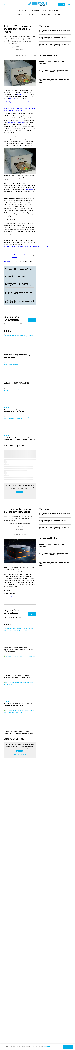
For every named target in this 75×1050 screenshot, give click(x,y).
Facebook (27, 255)
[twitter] (19, 55)
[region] (37, 1047)
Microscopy (7, 22)
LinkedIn (14, 257)
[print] (35, 55)
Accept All (67, 1047)
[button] (5, 5)
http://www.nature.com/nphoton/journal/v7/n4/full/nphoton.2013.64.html (26, 246)
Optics (28, 14)
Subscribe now (8, 261)
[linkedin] (17, 55)
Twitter (14, 255)
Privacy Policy (47, 1046)
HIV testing (12, 98)
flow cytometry (28, 189)
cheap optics (21, 94)
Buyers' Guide (57, 14)
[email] (25, 55)
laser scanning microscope (15, 122)
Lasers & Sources (8, 470)
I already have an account (19, 461)
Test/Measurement (45, 14)
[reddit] (22, 55)
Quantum (34, 14)
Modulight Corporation (23, 489)
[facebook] (14, 55)
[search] (7, 5)
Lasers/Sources (18, 14)
